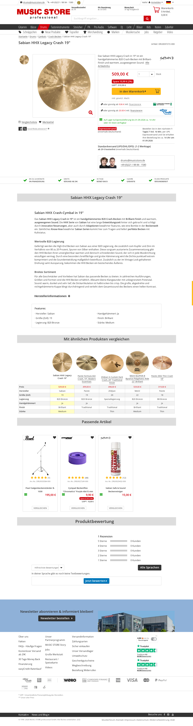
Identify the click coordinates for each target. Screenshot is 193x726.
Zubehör (169, 27)
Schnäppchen (30, 32)
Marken (115, 32)
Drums (43, 27)
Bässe (33, 27)
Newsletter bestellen (55, 618)
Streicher (78, 27)
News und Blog (40, 714)
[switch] (154, 639)
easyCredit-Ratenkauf (30, 668)
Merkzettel (48, 122)
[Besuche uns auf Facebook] (164, 714)
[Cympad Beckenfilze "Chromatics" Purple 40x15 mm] (78, 459)
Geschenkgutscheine (83, 660)
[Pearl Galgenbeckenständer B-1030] (40, 459)
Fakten (22, 641)
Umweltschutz (79, 655)
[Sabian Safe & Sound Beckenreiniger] (115, 459)
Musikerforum (108, 720)
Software (112, 27)
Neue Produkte (52, 32)
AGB (173, 720)
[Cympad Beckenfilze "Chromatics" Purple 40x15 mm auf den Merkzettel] (92, 437)
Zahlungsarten (80, 641)
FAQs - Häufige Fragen (30, 646)
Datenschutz (143, 720)
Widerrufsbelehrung (159, 720)
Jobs (147, 32)
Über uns (23, 636)
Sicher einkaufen (81, 646)
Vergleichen (40, 508)
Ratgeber (157, 32)
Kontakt (23, 714)
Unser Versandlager (82, 651)
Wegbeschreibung (81, 665)
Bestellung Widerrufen (84, 670)
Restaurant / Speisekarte (51, 661)
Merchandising (95, 32)
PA (89, 27)
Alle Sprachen (149, 567)
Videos (48, 667)
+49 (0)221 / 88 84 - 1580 (133, 164)
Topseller (74, 32)
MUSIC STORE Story (55, 644)
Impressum (130, 720)
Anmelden (156, 2)
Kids (149, 27)
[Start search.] (147, 18)
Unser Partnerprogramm (55, 638)
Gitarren (22, 27)
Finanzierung (25, 664)
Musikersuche (133, 32)
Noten (158, 27)
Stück (158, 74)
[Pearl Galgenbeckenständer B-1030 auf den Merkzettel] (54, 437)
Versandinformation (83, 636)
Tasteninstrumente (60, 27)
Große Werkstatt (54, 654)
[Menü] (156, 636)
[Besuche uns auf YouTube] (172, 714)
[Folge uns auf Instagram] (168, 714)
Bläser (139, 27)
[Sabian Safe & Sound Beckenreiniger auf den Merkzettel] (130, 437)
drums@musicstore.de (34, 2)
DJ (122, 27)
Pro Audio (99, 27)
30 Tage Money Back (29, 659)
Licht (129, 27)
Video (170, 32)
